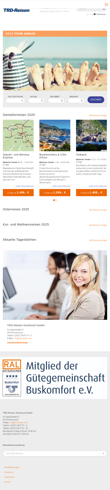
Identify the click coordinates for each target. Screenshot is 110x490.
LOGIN (91, 14)
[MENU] (106, 4)
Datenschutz (9, 477)
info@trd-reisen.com (22, 338)
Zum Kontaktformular (17, 343)
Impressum (9, 472)
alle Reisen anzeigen (98, 115)
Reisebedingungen (11, 467)
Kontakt (7, 482)
